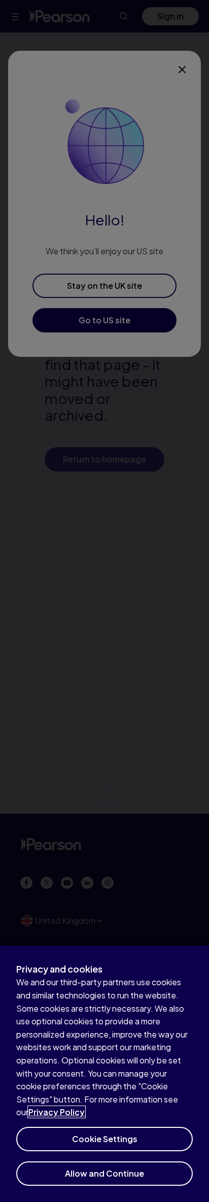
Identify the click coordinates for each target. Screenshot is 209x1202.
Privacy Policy (56, 1112)
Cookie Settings (104, 1138)
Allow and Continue (104, 1173)
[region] (104, 1074)
